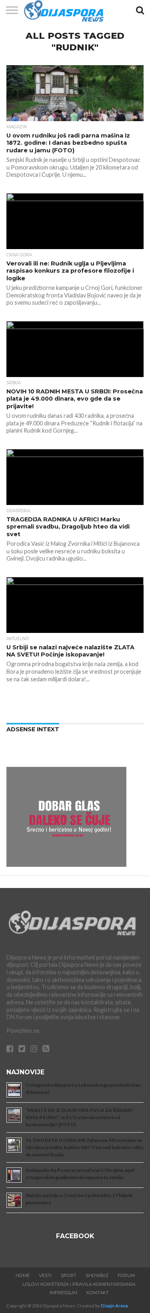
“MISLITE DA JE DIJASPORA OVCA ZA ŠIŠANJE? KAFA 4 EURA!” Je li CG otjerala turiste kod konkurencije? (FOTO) (80, 1117)
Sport (68, 1275)
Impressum (63, 1292)
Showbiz (97, 1275)
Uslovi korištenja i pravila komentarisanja (79, 1284)
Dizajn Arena (114, 1305)
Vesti (45, 1275)
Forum (126, 1275)
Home (23, 1275)
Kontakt (97, 1292)
